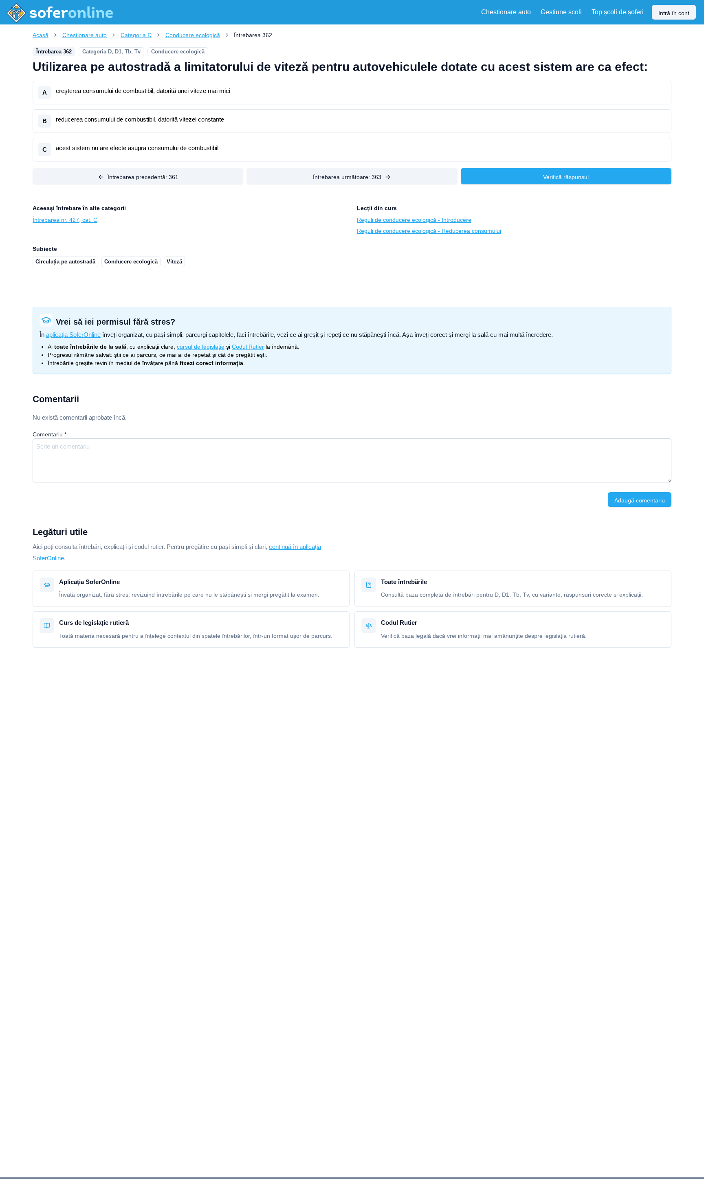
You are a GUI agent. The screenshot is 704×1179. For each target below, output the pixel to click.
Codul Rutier (248, 346)
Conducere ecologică (192, 35)
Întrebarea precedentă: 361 (143, 177)
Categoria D (136, 35)
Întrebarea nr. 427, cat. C (65, 220)
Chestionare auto (84, 35)
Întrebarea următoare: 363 (347, 177)
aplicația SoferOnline (73, 334)
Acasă (40, 35)
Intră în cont (673, 13)
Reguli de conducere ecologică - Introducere (414, 220)
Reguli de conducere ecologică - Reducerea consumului (429, 231)
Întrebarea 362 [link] (253, 35)
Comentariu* (49, 434)
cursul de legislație (200, 346)
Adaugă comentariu (639, 500)
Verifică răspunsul (566, 177)
